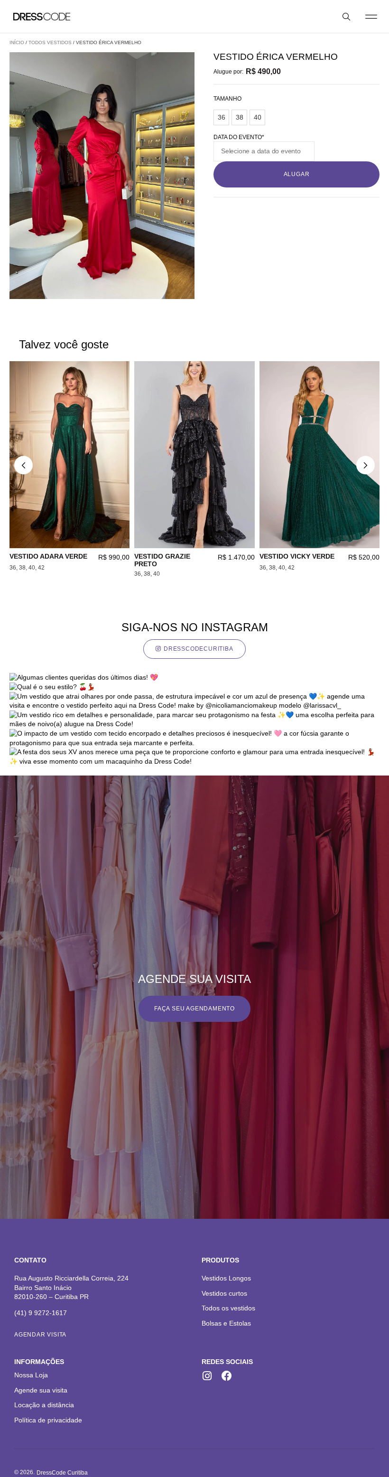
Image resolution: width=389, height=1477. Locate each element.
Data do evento (238, 137)
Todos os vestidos (228, 1308)
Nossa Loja (31, 1375)
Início (16, 42)
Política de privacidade (48, 1420)
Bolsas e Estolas (226, 1323)
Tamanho (227, 98)
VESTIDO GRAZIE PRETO (162, 559)
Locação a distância (44, 1405)
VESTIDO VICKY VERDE (296, 556)
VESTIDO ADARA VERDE (48, 556)
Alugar (297, 174)
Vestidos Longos (226, 1278)
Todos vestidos (50, 42)
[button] (371, 16)
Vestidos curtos (224, 1293)
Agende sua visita (40, 1390)
